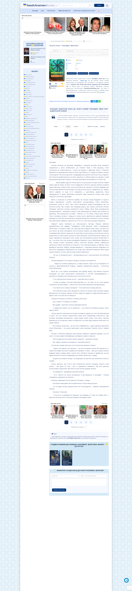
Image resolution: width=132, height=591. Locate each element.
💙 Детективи (27, 102)
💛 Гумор (26, 104)
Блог (42, 10)
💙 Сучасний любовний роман (31, 122)
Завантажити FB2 (94, 73)
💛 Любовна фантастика (30, 136)
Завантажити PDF (72, 73)
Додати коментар (59, 490)
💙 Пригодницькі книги (29, 82)
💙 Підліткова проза (29, 146)
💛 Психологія (27, 92)
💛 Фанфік (26, 172)
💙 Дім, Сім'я (27, 86)
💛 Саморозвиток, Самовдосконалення (34, 96)
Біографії (35, 10)
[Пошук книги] (90, 5)
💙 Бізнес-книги (28, 94)
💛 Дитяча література (29, 164)
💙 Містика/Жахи (28, 166)
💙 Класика (27, 98)
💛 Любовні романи (29, 76)
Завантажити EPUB (82, 73)
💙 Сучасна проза (28, 78)
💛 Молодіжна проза (29, 144)
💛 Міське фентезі (28, 160)
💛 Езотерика (27, 80)
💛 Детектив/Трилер (29, 148)
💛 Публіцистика (28, 100)
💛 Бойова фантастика (30, 152)
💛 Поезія (26, 112)
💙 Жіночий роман (28, 126)
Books (42, 5)
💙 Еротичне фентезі (29, 138)
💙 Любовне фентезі (29, 134)
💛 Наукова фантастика (30, 140)
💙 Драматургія (28, 114)
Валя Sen (56, 51)
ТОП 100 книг (51, 10)
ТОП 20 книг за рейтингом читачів (84, 10)
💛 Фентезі (27, 88)
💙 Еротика (27, 130)
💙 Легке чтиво (28, 74)
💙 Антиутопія (27, 154)
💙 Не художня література (30, 170)
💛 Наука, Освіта (28, 108)
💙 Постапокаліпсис (29, 174)
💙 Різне (26, 142)
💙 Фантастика (28, 106)
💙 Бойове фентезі (29, 150)
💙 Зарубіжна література (30, 118)
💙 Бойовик (27, 178)
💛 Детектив (27, 124)
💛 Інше (26, 116)
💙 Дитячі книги (28, 110)
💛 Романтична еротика (30, 132)
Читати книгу (71, 95)
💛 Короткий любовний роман (31, 128)
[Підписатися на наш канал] (98, 11)
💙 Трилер (26, 162)
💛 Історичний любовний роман (32, 156)
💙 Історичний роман (29, 158)
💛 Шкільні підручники (29, 84)
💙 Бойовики (27, 90)
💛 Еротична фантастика (30, 176)
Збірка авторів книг (64, 10)
